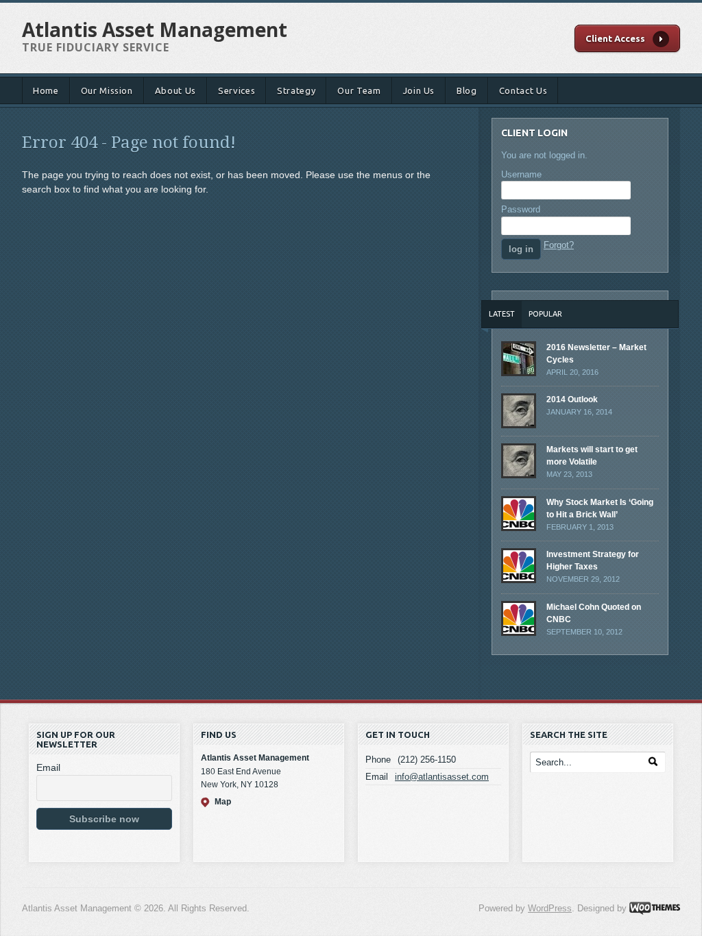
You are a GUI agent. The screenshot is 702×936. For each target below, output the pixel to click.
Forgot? (559, 245)
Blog (467, 90)
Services (236, 90)
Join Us (419, 90)
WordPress (550, 908)
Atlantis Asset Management (154, 29)
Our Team (358, 90)
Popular (545, 314)
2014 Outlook (572, 399)
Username (521, 174)
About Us (175, 90)
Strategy (296, 90)
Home (46, 90)
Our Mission (107, 90)
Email (48, 767)
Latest (502, 314)
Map (223, 801)
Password (520, 209)
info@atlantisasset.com (442, 777)
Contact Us (523, 90)
